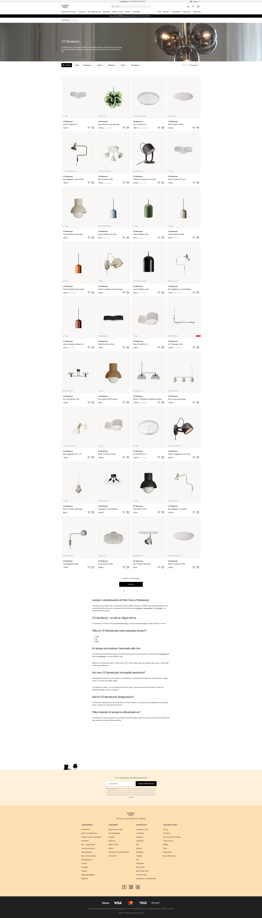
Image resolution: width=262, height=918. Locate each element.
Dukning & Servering (68, 12)
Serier (123, 65)
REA (137, 844)
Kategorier (87, 65)
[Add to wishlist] (88, 127)
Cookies (84, 863)
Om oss (165, 829)
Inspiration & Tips (142, 829)
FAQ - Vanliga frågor (88, 844)
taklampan (102, 656)
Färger (99, 65)
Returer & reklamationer (89, 833)
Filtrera (68, 65)
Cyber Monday (141, 875)
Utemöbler (136, 12)
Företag (84, 871)
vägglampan (163, 654)
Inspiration (197, 12)
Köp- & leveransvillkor (88, 856)
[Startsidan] (65, 6)
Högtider (139, 856)
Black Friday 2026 (142, 871)
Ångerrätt (84, 878)
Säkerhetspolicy (86, 860)
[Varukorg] (198, 6)
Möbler (127, 12)
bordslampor (148, 608)
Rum (159, 12)
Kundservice (85, 829)
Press (165, 848)
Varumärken (176, 12)
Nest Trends (140, 867)
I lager (77, 65)
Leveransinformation (88, 848)
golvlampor (139, 608)
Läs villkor (131, 797)
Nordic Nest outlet (169, 856)
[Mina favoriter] (193, 6)
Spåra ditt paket (86, 852)
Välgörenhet (167, 852)
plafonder (159, 608)
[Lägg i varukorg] (92, 127)
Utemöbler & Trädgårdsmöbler (119, 852)
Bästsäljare (140, 852)
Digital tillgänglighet (87, 875)
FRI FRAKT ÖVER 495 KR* (132, 1)
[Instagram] (131, 887)
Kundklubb (85, 841)
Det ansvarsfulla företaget (172, 837)
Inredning (81, 12)
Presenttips (140, 863)
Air (96, 639)
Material (111, 65)
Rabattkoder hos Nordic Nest (146, 878)
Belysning (106, 12)
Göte (97, 641)
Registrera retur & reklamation (91, 837)
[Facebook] (124, 887)
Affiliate (165, 844)
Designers (135, 65)
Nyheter (166, 12)
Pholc (126, 623)
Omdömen (166, 833)
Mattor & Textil (117, 12)
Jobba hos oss (168, 841)
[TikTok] (137, 887)
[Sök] (113, 6)
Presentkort (112, 856)
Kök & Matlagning (94, 12)
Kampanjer (186, 12)
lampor (144, 623)
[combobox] (195, 1)
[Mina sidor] (188, 6)
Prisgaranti (84, 867)
